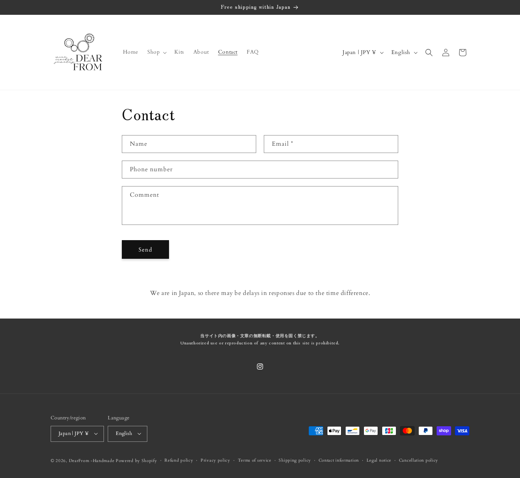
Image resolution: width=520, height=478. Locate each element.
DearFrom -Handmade (92, 460)
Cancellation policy (418, 460)
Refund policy (178, 460)
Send (145, 249)
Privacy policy (215, 460)
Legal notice (379, 460)
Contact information (339, 460)
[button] (156, 52)
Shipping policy (295, 460)
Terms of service (254, 460)
